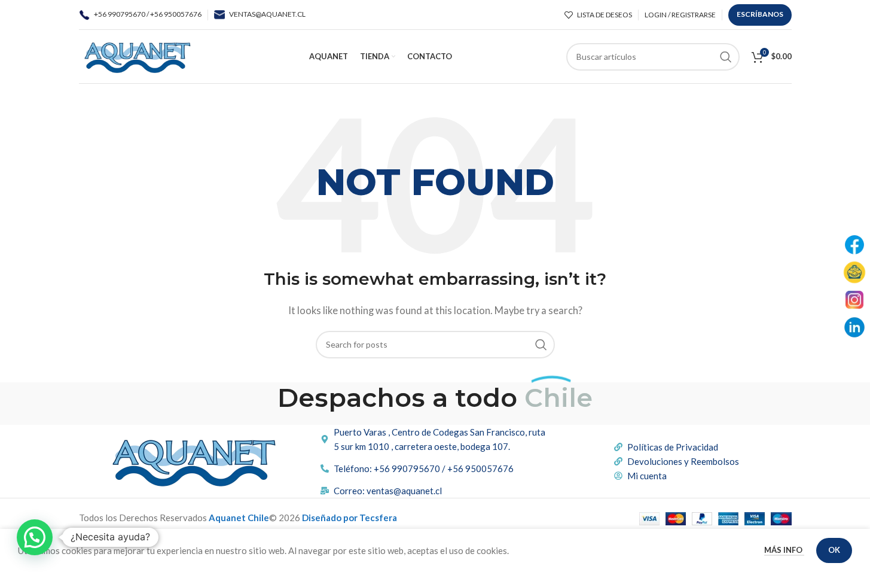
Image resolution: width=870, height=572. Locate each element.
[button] (35, 537)
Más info (784, 550)
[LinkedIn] (854, 327)
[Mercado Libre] (854, 272)
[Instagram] (854, 300)
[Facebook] (854, 245)
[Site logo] (137, 55)
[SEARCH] (726, 57)
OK (834, 550)
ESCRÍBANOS (760, 14)
